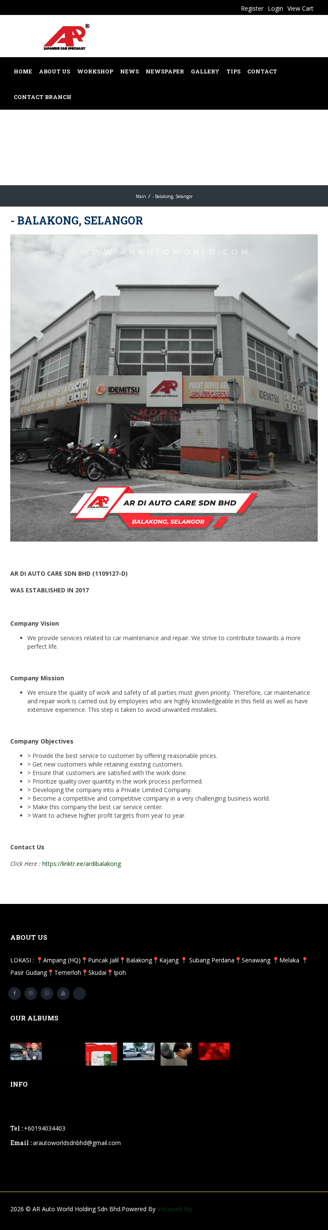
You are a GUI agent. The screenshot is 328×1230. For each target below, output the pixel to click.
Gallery (205, 71)
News (129, 71)
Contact (262, 71)
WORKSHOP (95, 71)
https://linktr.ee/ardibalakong (81, 864)
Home (23, 71)
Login (275, 8)
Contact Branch (42, 97)
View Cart (300, 8)
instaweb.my (174, 1209)
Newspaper (165, 71)
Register (252, 8)
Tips (233, 71)
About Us (54, 71)
